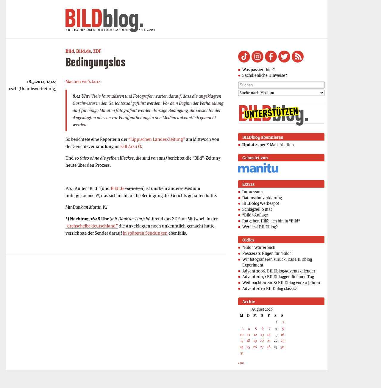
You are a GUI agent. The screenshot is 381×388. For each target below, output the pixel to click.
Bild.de (83, 51)
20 (262, 340)
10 (241, 334)
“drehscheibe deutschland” (91, 226)
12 (255, 334)
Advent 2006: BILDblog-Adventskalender (278, 271)
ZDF (97, 51)
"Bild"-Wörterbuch (258, 247)
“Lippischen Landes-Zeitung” (156, 139)
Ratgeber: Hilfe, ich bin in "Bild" (271, 221)
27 (262, 346)
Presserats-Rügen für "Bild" (266, 253)
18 (248, 340)
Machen (73, 81)
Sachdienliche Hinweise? (264, 75)
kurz (96, 81)
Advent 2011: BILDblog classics (269, 288)
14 (269, 334)
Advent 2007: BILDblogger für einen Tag (278, 276)
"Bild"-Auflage (255, 215)
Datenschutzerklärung (262, 197)
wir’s (86, 81)
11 (248, 334)
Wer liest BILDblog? (260, 227)
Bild (69, 51)
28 (269, 346)
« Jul (241, 363)
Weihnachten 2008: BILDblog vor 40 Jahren (281, 282)
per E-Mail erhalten (268, 144)
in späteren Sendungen (145, 233)
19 (255, 340)
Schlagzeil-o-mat (257, 209)
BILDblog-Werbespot (260, 203)
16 (282, 334)
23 (282, 340)
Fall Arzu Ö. (131, 146)
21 (269, 340)
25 (248, 346)
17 (241, 340)
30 (282, 346)
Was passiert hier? (258, 69)
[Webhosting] (258, 172)
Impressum (252, 191)
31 (241, 353)
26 (255, 346)
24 (241, 346)
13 (262, 334)
